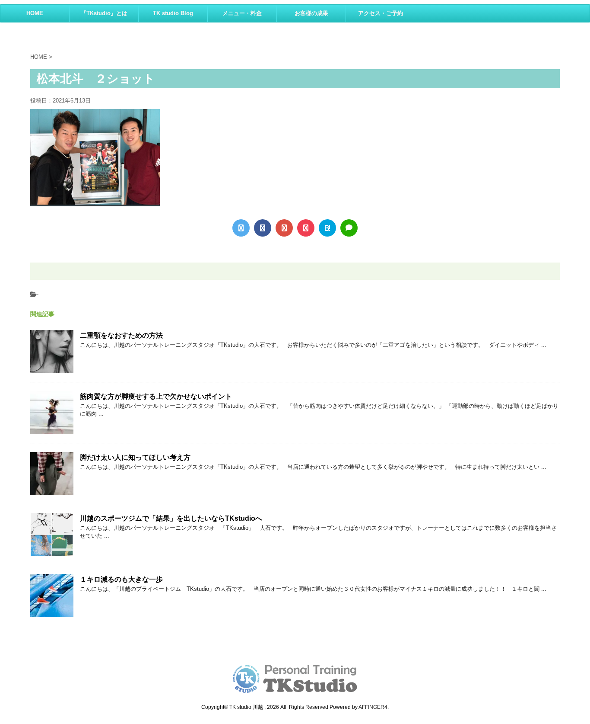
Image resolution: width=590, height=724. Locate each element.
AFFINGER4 (372, 707)
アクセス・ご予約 (380, 13)
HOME (34, 13)
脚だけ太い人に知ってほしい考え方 (135, 457)
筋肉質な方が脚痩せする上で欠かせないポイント (156, 396)
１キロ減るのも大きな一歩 (121, 579)
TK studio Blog (173, 13)
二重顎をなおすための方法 (121, 335)
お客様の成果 (311, 13)
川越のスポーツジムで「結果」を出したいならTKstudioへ (171, 518)
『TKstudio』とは (104, 13)
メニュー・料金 (242, 13)
